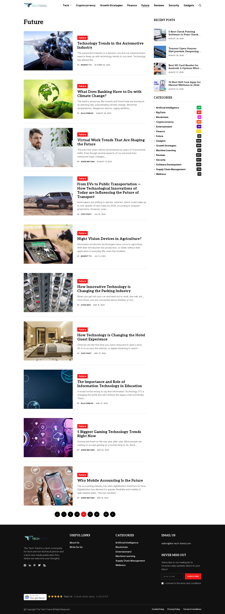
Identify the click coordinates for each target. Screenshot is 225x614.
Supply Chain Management (178, 169)
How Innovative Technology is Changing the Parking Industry (104, 289)
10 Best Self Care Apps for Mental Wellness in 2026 (185, 84)
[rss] (44, 565)
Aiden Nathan (87, 162)
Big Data (178, 112)
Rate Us (68, 596)
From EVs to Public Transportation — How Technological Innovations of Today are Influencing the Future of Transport (109, 190)
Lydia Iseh (86, 305)
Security (178, 160)
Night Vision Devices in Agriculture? (109, 239)
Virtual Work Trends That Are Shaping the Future (111, 142)
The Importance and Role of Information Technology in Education (109, 384)
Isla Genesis (87, 113)
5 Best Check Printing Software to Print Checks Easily (184, 34)
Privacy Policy (173, 609)
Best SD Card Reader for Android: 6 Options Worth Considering (185, 68)
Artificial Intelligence (178, 107)
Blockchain (178, 117)
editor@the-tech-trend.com (176, 543)
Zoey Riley (86, 214)
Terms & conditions (192, 609)
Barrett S (86, 65)
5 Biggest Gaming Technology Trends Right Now (109, 434)
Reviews (178, 155)
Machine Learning (178, 150)
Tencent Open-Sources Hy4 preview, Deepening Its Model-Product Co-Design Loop (184, 53)
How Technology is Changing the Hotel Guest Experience (111, 337)
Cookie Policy (158, 609)
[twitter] (39, 565)
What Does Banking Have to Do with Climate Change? (109, 94)
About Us (74, 542)
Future (82, 37)
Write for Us (76, 547)
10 (106, 514)
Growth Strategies (178, 145)
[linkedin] (30, 565)
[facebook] (25, 565)
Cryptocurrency (178, 122)
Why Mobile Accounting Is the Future (110, 480)
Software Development (178, 164)
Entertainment (178, 126)
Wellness (178, 174)
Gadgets (178, 141)
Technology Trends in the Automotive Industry (110, 45)
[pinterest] (35, 565)
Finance (178, 131)
